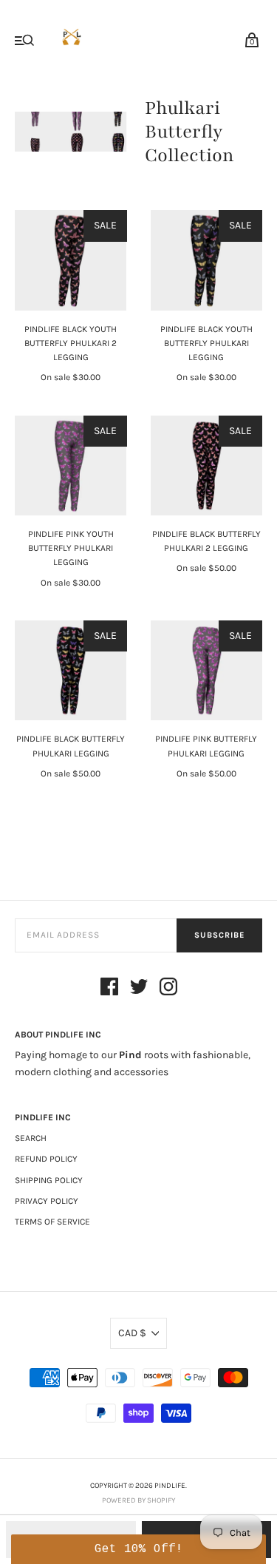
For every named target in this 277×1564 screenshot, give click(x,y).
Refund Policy (46, 1159)
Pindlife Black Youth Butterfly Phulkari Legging (206, 343)
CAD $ (132, 1333)
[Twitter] (139, 989)
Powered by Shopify (138, 1500)
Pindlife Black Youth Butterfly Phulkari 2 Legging (70, 343)
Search (31, 1138)
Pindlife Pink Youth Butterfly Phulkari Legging (71, 548)
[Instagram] (168, 989)
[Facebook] (109, 989)
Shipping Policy (49, 1180)
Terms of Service (52, 1221)
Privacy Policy (46, 1201)
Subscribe (219, 935)
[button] (138, 1549)
